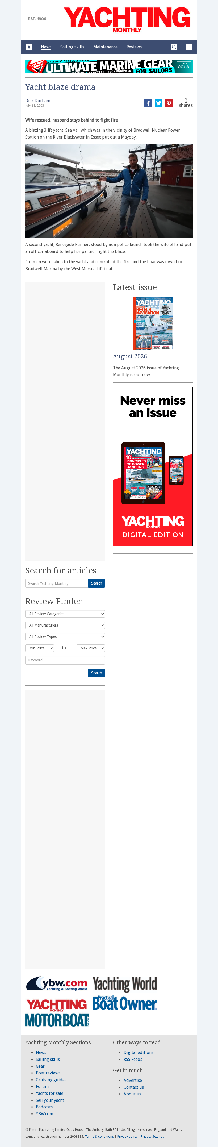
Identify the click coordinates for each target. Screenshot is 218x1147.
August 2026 (130, 356)
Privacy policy (127, 1136)
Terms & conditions (99, 1136)
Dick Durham (37, 100)
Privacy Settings (152, 1136)
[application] (109, 191)
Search (96, 583)
